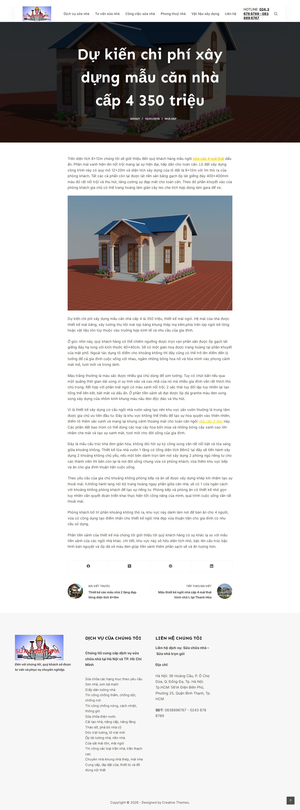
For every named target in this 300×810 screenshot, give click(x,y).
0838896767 (175, 710)
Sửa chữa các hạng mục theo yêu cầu (113, 679)
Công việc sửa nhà (140, 14)
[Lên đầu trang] (291, 801)
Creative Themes (175, 802)
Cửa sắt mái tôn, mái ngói (104, 743)
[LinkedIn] (211, 566)
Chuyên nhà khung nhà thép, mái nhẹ (114, 759)
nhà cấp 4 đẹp (211, 421)
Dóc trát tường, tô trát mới (105, 733)
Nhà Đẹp (171, 118)
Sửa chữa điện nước (100, 717)
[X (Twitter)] (129, 566)
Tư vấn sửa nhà (107, 14)
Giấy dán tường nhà (100, 690)
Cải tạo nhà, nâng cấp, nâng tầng (110, 722)
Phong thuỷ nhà (173, 14)
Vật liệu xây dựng (205, 14)
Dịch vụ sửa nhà (76, 14)
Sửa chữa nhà (194, 648)
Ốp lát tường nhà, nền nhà (105, 738)
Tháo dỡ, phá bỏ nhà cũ (103, 727)
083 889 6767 (256, 16)
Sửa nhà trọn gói (170, 653)
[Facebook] (88, 566)
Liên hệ (230, 14)
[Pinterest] (170, 566)
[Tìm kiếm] (275, 13)
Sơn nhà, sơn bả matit (101, 684)
